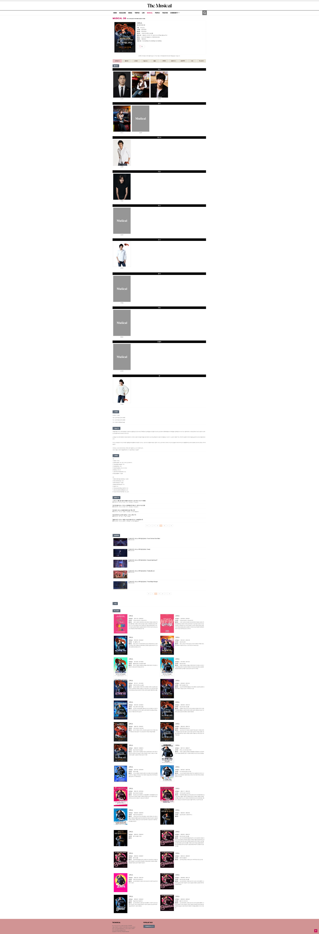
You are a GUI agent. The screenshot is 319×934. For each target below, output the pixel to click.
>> (171, 525)
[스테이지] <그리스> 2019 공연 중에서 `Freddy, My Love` (142, 571)
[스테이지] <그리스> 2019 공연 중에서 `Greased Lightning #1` (143, 560)
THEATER (165, 13)
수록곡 (164, 61)
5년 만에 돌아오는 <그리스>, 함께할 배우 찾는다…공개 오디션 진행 (129, 505)
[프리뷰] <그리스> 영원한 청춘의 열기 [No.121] (124, 510)
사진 (192, 61)
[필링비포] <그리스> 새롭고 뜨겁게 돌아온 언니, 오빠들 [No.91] (128, 519)
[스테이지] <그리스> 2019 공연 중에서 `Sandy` (139, 549)
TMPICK (137, 13)
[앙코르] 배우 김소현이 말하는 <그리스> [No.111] (124, 515)
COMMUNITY (174, 13)
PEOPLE (157, 13)
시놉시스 (145, 61)
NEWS (115, 13)
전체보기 (117, 61)
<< (148, 593)
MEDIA (130, 13)
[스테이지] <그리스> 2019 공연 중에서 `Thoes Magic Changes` (143, 581)
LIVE (143, 13)
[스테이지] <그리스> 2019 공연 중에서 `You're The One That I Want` (144, 538)
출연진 (126, 61)
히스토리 (201, 61)
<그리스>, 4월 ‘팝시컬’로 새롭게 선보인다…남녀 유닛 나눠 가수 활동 (129, 500)
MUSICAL (150, 13)
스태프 (136, 61)
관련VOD (183, 61)
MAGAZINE (122, 13)
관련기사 (173, 61)
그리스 (131, 616)
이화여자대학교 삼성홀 (147, 33)
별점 (155, 61)
